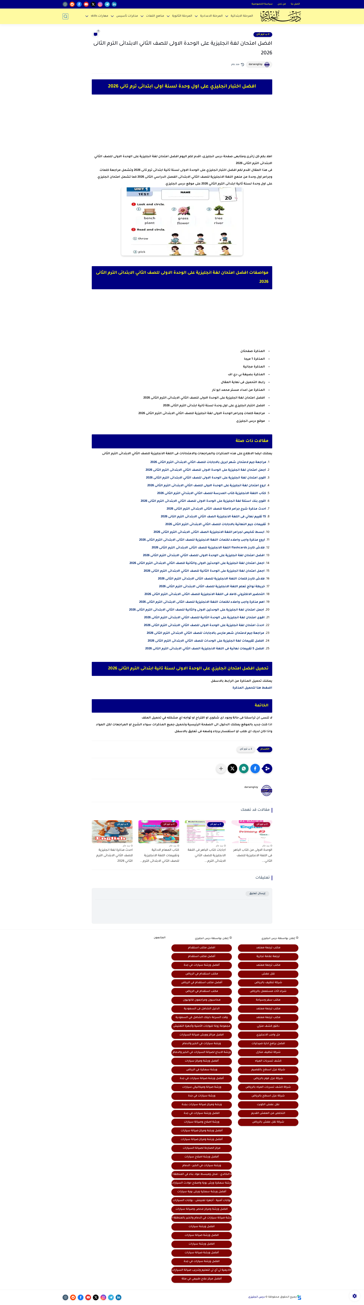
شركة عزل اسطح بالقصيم (268, 1069)
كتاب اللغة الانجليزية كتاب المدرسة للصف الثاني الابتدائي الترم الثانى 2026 (211, 493)
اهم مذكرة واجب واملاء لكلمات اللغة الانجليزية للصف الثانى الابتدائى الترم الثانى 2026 (202, 602)
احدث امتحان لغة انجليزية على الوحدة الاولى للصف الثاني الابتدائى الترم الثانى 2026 (204, 625)
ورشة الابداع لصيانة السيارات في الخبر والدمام (202, 1052)
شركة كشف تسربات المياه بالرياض (268, 1087)
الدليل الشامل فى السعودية (202, 1008)
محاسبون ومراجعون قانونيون (201, 1000)
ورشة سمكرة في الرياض (201, 1069)
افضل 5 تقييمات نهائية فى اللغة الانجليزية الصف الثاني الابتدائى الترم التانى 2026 (204, 649)
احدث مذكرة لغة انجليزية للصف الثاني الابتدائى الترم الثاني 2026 (114, 855)
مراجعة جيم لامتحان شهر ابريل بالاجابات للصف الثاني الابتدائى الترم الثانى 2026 (208, 462)
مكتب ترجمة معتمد (268, 947)
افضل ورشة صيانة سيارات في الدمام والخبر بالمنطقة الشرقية (201, 1218)
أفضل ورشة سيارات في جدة (202, 965)
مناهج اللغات (155, 16)
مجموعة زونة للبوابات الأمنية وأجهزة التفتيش (201, 1026)
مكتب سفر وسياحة (268, 1000)
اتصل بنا (295, 4)
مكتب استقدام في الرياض (201, 974)
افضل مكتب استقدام (201, 947)
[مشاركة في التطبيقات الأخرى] (221, 768)
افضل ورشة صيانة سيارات (202, 1235)
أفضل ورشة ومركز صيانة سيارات (202, 1130)
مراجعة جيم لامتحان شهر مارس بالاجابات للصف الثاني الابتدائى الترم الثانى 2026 (205, 633)
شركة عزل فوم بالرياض (268, 1078)
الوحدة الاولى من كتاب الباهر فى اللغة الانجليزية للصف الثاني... (252, 855)
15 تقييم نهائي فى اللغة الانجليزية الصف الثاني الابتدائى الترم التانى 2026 (213, 516)
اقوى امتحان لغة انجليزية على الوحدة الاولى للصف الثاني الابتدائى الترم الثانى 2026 (206, 478)
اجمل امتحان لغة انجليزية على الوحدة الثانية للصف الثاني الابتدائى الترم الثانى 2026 (204, 571)
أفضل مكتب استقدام (201, 956)
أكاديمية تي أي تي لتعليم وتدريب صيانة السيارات (202, 1270)
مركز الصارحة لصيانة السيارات (201, 1148)
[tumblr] (65, 4)
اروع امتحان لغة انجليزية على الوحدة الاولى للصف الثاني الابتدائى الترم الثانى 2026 (206, 485)
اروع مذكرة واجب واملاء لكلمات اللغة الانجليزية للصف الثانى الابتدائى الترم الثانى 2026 (202, 540)
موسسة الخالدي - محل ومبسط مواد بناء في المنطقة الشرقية (201, 1174)
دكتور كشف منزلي (268, 1026)
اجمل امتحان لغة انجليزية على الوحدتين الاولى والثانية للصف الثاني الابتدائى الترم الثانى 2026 (196, 563)
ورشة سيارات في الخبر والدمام (201, 1043)
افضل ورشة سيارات (202, 1226)
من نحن (282, 4)
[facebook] (79, 4)
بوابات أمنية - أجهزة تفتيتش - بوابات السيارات (202, 1200)
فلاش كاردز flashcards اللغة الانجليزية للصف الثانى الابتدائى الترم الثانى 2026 (208, 548)
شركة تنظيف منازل (268, 1052)
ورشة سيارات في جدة (201, 1096)
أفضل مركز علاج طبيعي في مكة (202, 1279)
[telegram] (107, 4)
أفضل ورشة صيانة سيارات (202, 1252)
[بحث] (65, 16)
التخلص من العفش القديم (268, 1113)
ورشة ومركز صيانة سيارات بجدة (202, 1104)
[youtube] (86, 4)
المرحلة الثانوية (182, 16)
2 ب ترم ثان (262, 34)
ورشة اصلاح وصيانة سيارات (201, 1122)
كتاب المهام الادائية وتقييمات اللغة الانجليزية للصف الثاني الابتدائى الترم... (159, 855)
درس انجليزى (256, 1297)
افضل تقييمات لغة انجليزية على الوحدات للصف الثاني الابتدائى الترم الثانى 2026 (206, 641)
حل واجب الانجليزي (268, 1035)
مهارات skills (99, 16)
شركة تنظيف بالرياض (268, 982)
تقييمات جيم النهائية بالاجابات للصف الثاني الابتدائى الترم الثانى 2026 (215, 524)
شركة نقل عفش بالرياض (268, 1122)
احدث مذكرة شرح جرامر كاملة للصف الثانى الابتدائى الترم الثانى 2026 (216, 509)
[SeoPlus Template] (299, 1297)
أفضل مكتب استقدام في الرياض (201, 982)
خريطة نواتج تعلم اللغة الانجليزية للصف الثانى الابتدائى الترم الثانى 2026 (212, 586)
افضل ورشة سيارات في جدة (202, 1113)
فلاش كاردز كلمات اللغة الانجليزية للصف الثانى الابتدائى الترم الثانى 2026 (211, 579)
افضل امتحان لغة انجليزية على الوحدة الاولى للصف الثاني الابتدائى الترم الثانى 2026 (204, 555)
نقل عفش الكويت (268, 1104)
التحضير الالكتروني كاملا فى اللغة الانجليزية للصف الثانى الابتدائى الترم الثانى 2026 (204, 594)
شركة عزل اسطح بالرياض (268, 1096)
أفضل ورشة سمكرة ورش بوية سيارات (201, 1191)
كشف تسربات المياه (268, 1061)
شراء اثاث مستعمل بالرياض (268, 991)
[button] (255, 768)
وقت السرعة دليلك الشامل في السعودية (202, 1017)
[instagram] (100, 4)
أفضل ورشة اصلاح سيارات (201, 1157)
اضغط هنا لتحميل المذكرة (252, 688)
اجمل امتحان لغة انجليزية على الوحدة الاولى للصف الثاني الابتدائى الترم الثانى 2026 (206, 470)
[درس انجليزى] (280, 16)
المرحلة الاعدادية (211, 16)
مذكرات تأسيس (127, 16)
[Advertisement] (182, 127)
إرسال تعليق (257, 893)
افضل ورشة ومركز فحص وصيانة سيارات (202, 1209)
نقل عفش (268, 974)
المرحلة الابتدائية (242, 16)
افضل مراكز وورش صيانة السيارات (202, 1035)
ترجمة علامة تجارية (268, 956)
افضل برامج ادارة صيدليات (268, 1043)
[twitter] (93, 4)
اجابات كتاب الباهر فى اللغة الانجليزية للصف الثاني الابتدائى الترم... (207, 855)
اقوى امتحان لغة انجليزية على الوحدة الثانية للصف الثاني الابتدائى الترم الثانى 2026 (204, 617)
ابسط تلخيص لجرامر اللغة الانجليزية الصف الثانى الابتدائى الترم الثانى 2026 (209, 532)
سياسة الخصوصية (262, 4)
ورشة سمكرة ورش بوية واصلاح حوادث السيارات (201, 1183)
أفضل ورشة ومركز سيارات (202, 1061)
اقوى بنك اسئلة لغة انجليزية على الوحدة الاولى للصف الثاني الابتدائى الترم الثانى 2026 (203, 501)
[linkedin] (114, 4)
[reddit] (72, 4)
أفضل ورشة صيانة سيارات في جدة (202, 1078)
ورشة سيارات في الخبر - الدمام (201, 1165)
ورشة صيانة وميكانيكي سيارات (201, 1087)
